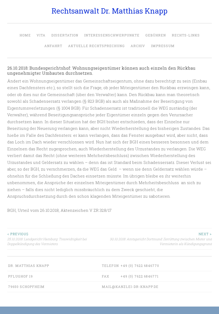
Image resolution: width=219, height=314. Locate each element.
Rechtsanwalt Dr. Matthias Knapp (109, 10)
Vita (41, 35)
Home (25, 35)
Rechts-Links (186, 35)
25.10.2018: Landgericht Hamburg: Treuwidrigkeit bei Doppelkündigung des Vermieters (47, 239)
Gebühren (155, 35)
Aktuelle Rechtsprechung (96, 46)
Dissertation (64, 35)
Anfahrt (53, 46)
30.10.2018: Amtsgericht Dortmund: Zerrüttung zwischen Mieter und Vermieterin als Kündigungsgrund (161, 239)
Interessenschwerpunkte (111, 35)
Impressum (163, 46)
